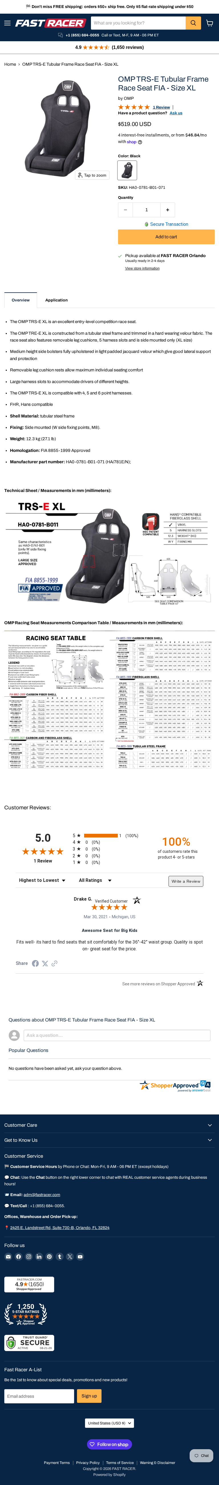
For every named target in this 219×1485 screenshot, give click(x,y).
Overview (21, 300)
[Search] (193, 23)
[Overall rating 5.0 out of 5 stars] (134, 108)
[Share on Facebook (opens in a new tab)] (35, 964)
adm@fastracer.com (42, 1195)
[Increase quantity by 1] (168, 209)
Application (56, 300)
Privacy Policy (88, 1463)
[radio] (109, 835)
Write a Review (186, 881)
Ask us (176, 113)
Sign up (89, 1395)
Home (10, 64)
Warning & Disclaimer (157, 1463)
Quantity (125, 197)
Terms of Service (120, 1463)
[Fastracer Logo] (50, 23)
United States (106, 1423)
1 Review (161, 107)
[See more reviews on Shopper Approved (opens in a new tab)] (54, 964)
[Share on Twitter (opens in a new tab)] (45, 963)
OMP (129, 98)
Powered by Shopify (109, 1475)
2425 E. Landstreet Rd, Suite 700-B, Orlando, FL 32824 (60, 1228)
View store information (142, 268)
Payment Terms (57, 1463)
